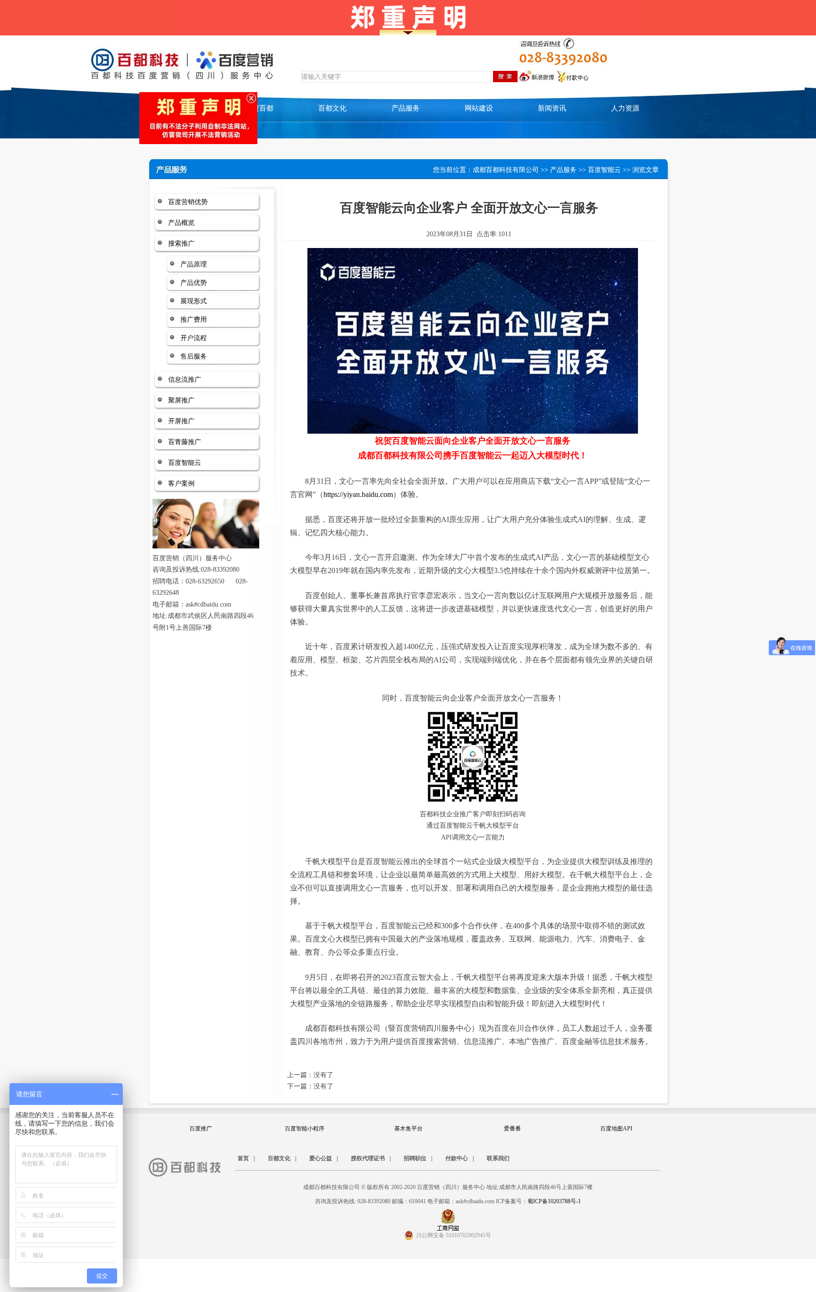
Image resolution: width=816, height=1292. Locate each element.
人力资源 (625, 108)
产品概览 (181, 222)
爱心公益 (320, 1158)
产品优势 (193, 282)
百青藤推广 (184, 441)
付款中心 (456, 1158)
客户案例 (181, 483)
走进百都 (259, 108)
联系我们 (498, 1158)
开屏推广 (181, 421)
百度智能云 (604, 169)
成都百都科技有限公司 (506, 169)
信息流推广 (184, 379)
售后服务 (193, 356)
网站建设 (479, 108)
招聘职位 (415, 1158)
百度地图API (616, 1128)
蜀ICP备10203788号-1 (554, 1201)
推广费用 (193, 319)
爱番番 (512, 1128)
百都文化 (332, 108)
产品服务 (563, 169)
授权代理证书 (368, 1158)
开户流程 (193, 338)
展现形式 (193, 301)
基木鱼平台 (408, 1128)
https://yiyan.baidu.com (358, 494)
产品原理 (193, 264)
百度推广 (200, 1128)
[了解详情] (181, 101)
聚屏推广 (181, 400)
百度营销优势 (188, 201)
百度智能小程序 (304, 1128)
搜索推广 (181, 243)
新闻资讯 (552, 108)
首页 (243, 1158)
